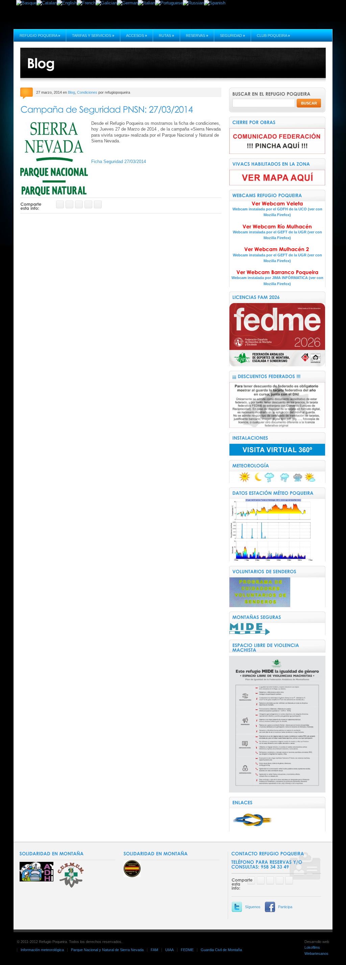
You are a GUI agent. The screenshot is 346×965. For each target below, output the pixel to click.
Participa (285, 907)
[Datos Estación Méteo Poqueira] (271, 559)
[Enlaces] (251, 829)
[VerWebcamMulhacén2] (277, 249)
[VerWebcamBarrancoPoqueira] (277, 272)
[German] (127, 2)
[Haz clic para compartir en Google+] (79, 204)
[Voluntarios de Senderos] (259, 605)
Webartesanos (316, 953)
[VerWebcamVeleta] (277, 203)
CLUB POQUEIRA (273, 35)
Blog (71, 92)
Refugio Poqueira (40, 35)
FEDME (187, 950)
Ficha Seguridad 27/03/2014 (118, 161)
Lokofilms (312, 947)
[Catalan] (46, 2)
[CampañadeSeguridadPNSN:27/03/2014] (106, 109)
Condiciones (87, 92)
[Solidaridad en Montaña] (132, 875)
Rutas (166, 35)
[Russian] (193, 2)
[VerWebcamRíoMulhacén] (277, 226)
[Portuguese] (169, 2)
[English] (67, 2)
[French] (86, 2)
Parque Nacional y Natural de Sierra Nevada (107, 950)
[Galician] (106, 2)
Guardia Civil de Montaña (221, 950)
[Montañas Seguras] (249, 633)
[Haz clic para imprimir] (98, 204)
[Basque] (26, 2)
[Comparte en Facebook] (60, 204)
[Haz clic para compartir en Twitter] (69, 204)
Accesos (136, 35)
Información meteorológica (42, 950)
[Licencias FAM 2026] (277, 364)
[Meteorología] (276, 481)
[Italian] (146, 2)
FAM (154, 950)
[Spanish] (214, 2)
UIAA (169, 950)
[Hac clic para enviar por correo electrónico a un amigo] (88, 204)
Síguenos (253, 907)
